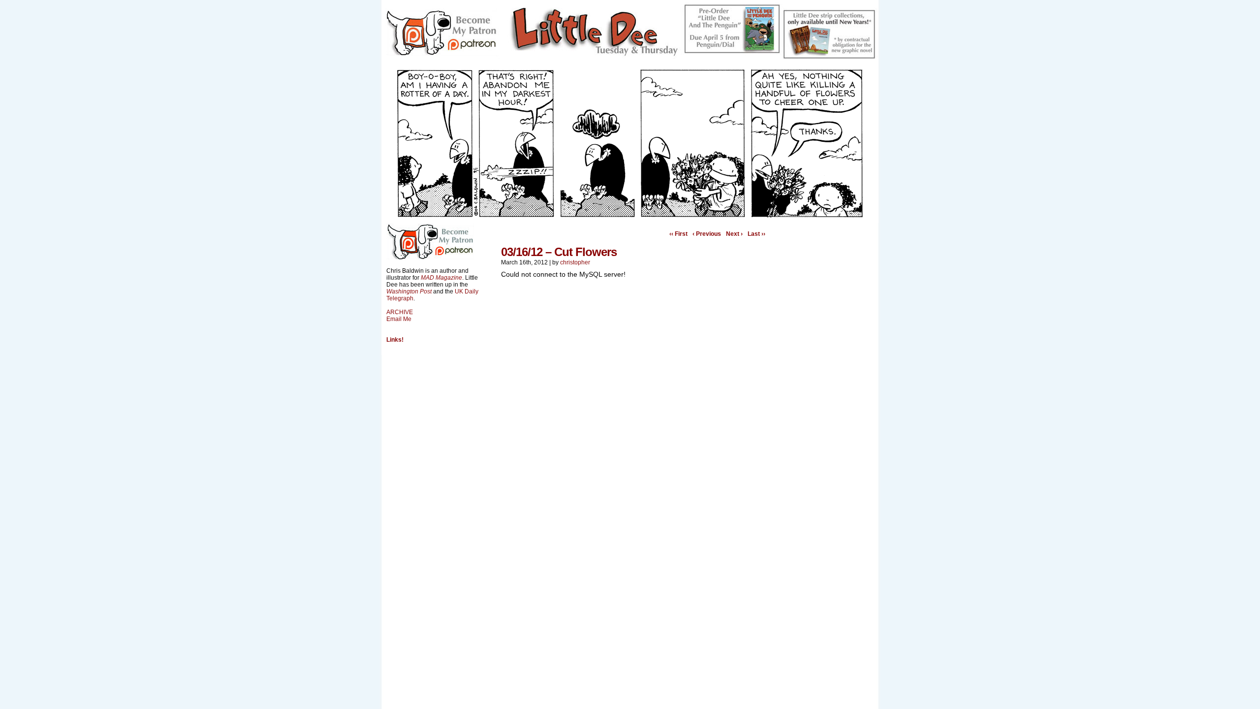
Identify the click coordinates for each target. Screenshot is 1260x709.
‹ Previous (707, 233)
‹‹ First (678, 233)
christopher (575, 262)
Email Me (398, 319)
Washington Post (409, 291)
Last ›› (756, 233)
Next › (734, 233)
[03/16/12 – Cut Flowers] (630, 216)
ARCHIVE (399, 312)
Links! (395, 339)
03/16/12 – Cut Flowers (559, 251)
